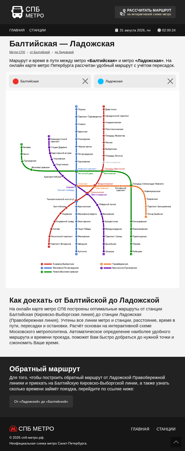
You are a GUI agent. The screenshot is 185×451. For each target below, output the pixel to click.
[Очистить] (85, 81)
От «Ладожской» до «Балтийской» (41, 401)
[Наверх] (176, 442)
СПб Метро (36, 428)
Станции (37, 30)
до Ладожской (64, 52)
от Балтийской (40, 52)
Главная (17, 30)
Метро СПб (17, 52)
